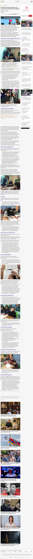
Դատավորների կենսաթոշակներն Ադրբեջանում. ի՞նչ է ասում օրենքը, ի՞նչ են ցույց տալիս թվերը (10, 545)
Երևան (2, 12)
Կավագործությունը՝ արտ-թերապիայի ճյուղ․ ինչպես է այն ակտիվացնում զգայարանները (26, 104)
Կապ (6, 550)
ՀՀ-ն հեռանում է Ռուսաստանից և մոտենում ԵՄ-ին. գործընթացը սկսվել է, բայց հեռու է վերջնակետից (26, 98)
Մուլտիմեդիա (27, 88)
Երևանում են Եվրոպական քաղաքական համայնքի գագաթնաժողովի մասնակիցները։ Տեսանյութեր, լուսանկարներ (26, 124)
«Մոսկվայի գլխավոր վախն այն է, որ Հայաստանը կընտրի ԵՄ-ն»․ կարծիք (9, 448)
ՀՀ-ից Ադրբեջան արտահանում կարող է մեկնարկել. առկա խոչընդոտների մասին (9, 431)
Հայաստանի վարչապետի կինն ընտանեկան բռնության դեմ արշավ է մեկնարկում (10, 529)
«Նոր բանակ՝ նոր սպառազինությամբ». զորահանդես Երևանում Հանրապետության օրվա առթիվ (26, 117)
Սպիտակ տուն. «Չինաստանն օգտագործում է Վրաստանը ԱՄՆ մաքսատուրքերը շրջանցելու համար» (10, 497)
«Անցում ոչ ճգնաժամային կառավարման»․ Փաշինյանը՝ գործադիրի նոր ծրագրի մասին (10, 464)
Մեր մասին (2, 550)
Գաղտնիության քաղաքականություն (14, 550)
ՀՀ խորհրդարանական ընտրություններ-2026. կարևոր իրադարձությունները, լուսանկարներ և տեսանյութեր (26, 110)
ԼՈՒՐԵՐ (26, 53)
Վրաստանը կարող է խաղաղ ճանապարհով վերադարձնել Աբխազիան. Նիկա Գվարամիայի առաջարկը (9, 480)
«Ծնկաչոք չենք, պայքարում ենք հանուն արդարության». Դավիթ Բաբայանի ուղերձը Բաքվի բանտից (10, 513)
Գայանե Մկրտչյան (4, 10)
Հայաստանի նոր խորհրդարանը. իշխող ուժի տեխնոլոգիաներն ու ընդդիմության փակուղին (8, 415)
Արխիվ (2, 5)
